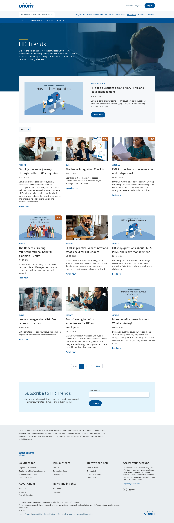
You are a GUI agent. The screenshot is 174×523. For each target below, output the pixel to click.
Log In (149, 5)
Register (138, 5)
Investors (22, 492)
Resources (120, 14)
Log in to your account (132, 483)
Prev (75, 366)
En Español (91, 471)
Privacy (27, 514)
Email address (94, 390)
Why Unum (80, 14)
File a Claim (91, 477)
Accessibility (37, 514)
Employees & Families (27, 468)
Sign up (95, 403)
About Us (129, 5)
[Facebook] (125, 489)
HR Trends (131, 14)
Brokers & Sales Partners (28, 474)
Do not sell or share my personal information (76, 514)
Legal (21, 514)
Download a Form (94, 474)
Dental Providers (25, 477)
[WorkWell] (134, 489)
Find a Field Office (26, 495)
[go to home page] (26, 5)
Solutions (109, 14)
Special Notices (50, 514)
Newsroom (57, 492)
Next (98, 366)
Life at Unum (58, 474)
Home (21, 20)
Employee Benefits (95, 14)
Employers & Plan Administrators (40, 20)
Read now (98, 114)
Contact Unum (92, 468)
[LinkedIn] (130, 489)
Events (141, 14)
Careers (56, 468)
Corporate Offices (60, 471)
